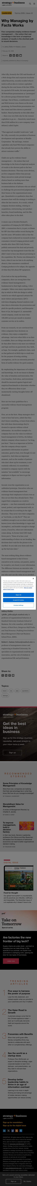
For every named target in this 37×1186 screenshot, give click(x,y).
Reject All (18, 595)
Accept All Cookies (18, 600)
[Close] (33, 578)
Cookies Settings (18, 605)
